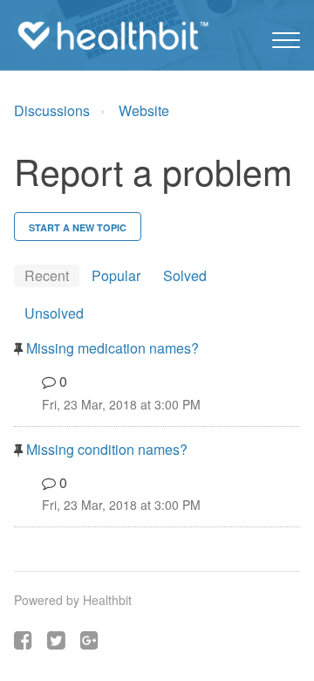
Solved (185, 275)
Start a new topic (77, 227)
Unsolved (54, 313)
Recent (46, 275)
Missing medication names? (111, 348)
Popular (116, 275)
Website (144, 110)
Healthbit (107, 600)
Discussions (52, 110)
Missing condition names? (105, 449)
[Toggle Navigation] (286, 35)
